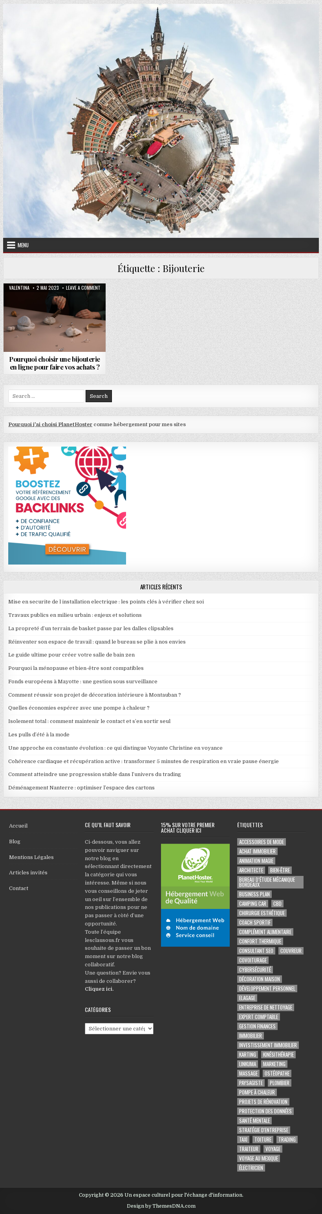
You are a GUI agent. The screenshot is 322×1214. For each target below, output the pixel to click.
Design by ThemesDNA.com (161, 1206)
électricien (251, 1168)
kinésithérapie (278, 1054)
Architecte (251, 870)
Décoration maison (259, 979)
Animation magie (256, 861)
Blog (14, 841)
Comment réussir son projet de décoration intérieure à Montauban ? (94, 695)
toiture (262, 1139)
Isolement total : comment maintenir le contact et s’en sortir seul (89, 721)
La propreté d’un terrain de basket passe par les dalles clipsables (91, 628)
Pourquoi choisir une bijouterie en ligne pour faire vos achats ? (54, 363)
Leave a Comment (83, 287)
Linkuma (247, 1064)
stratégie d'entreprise (263, 1130)
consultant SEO (256, 951)
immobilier (250, 1035)
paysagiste (251, 1083)
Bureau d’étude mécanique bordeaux (267, 882)
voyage (272, 1149)
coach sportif (255, 922)
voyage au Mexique (258, 1158)
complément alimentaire (265, 932)
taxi (243, 1139)
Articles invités (28, 873)
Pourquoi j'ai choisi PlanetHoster (50, 424)
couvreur (291, 951)
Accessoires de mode (261, 842)
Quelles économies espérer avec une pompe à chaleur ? (79, 708)
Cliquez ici (98, 989)
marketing (274, 1064)
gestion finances (257, 1026)
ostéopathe (277, 1073)
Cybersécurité (255, 969)
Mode (54, 302)
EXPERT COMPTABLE (258, 1017)
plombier (279, 1083)
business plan (254, 894)
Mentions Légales (31, 857)
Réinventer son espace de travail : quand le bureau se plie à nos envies (97, 642)
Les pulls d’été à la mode (39, 735)
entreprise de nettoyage (265, 1007)
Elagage (247, 998)
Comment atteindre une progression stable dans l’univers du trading (94, 774)
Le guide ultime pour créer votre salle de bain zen (71, 655)
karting (247, 1054)
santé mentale (254, 1120)
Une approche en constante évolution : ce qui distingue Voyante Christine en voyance (115, 748)
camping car (252, 903)
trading (287, 1139)
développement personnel (267, 988)
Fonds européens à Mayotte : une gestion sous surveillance (82, 681)
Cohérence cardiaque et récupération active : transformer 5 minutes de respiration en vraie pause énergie (143, 761)
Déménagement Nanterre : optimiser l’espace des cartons (81, 788)
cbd (277, 903)
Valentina (19, 287)
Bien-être (280, 870)
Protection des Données (265, 1111)
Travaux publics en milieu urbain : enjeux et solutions (75, 615)
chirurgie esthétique (262, 913)
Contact (18, 888)
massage (248, 1073)
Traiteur (248, 1149)
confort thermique (260, 941)
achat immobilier (257, 851)
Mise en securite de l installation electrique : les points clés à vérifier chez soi (106, 602)
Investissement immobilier (268, 1045)
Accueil (18, 826)
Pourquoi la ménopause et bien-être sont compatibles (76, 668)
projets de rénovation (263, 1101)
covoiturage (253, 960)
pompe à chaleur (257, 1092)
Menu (23, 245)
